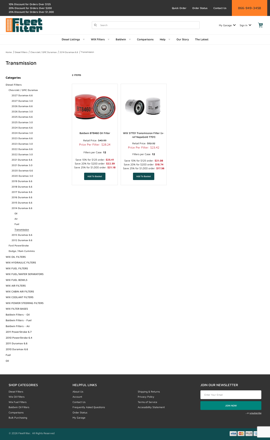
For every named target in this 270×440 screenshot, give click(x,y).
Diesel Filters (21, 52)
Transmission (87, 52)
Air (16, 218)
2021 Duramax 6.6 (22, 159)
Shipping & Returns (149, 391)
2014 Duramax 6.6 (69, 52)
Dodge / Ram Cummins (22, 251)
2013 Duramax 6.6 (22, 234)
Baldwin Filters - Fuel (19, 320)
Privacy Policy (146, 396)
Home (9, 52)
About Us (78, 391)
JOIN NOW (231, 405)
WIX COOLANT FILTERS (19, 297)
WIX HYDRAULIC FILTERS (21, 262)
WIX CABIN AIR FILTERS (20, 291)
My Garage (225, 25)
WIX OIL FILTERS (16, 256)
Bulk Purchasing (18, 417)
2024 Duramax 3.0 (22, 132)
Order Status (200, 8)
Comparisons (16, 412)
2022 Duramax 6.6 (22, 149)
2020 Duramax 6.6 (22, 170)
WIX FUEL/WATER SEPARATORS (25, 274)
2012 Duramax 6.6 (22, 240)
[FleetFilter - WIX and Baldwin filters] (24, 24)
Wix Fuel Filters (17, 402)
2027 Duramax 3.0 (22, 100)
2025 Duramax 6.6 (22, 116)
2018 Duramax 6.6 (22, 186)
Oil (16, 213)
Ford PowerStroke (19, 245)
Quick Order (179, 8)
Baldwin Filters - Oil (18, 314)
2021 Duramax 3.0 (22, 165)
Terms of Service (147, 402)
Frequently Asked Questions (89, 407)
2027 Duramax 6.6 (22, 95)
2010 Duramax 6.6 (17, 349)
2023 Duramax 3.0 (22, 143)
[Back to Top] (258, 417)
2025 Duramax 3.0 (22, 122)
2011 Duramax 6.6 (16, 343)
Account (77, 396)
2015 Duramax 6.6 (22, 202)
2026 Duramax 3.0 (22, 111)
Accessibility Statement (151, 407)
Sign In (243, 25)
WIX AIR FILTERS (16, 285)
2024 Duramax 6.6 (22, 127)
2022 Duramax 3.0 (22, 154)
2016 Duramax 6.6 (22, 197)
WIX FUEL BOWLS (16, 279)
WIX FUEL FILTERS (17, 268)
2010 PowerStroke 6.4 (19, 337)
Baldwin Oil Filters (19, 407)
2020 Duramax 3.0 (22, 175)
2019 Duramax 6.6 (22, 181)
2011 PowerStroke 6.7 (19, 331)
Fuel (17, 224)
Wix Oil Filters (16, 396)
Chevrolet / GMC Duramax (43, 52)
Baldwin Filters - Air (18, 326)
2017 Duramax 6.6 (22, 191)
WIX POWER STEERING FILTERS (25, 303)
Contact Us (219, 8)
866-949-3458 (249, 8)
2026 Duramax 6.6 (22, 106)
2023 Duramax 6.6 (22, 138)
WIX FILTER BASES (17, 308)
